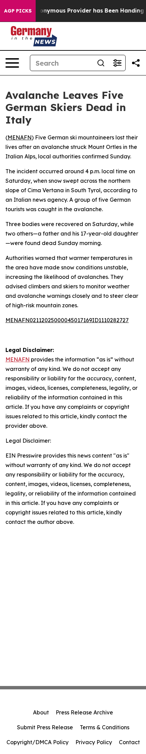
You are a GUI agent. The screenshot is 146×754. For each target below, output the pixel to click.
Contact (129, 742)
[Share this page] (136, 63)
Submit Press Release (45, 727)
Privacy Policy (93, 742)
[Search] (101, 63)
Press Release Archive (84, 712)
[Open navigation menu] (12, 63)
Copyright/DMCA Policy (37, 742)
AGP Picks (18, 11)
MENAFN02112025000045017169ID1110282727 (67, 320)
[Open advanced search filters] (117, 63)
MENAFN (19, 137)
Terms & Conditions (104, 727)
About (41, 712)
